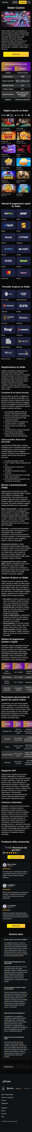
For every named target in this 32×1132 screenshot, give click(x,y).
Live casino (12, 115)
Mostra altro (16, 926)
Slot (26, 115)
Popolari (3, 115)
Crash (19, 115)
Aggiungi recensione (16, 857)
